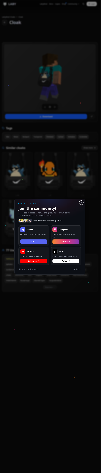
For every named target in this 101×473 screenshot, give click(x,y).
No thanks (77, 269)
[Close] (81, 203)
